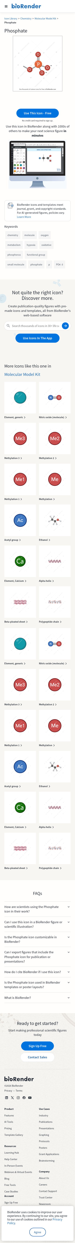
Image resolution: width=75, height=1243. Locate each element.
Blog (6, 1178)
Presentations (46, 1128)
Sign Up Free (37, 1046)
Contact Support (48, 1191)
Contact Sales (37, 1057)
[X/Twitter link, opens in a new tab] (12, 1098)
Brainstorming (46, 1160)
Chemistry (25, 18)
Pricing (8, 1128)
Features (9, 1115)
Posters (43, 1147)
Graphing (44, 1135)
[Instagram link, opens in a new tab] (18, 1098)
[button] (6, 6)
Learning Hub (11, 1152)
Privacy (8, 1090)
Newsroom (45, 1204)
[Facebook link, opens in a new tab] (24, 1098)
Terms (19, 1090)
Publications (45, 1121)
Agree (37, 1232)
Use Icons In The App (37, 338)
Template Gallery (13, 1135)
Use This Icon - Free (37, 113)
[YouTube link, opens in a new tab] (30, 1098)
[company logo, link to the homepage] (26, 6)
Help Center (10, 1159)
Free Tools (10, 1185)
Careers (43, 1184)
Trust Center (45, 1197)
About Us (44, 1178)
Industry (43, 1115)
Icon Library (10, 18)
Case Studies (11, 1191)
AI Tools (8, 1121)
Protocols (44, 1141)
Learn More (24, 217)
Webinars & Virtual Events (18, 1172)
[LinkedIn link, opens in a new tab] (6, 1098)
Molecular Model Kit (45, 18)
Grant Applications (49, 1154)
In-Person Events (13, 1165)
